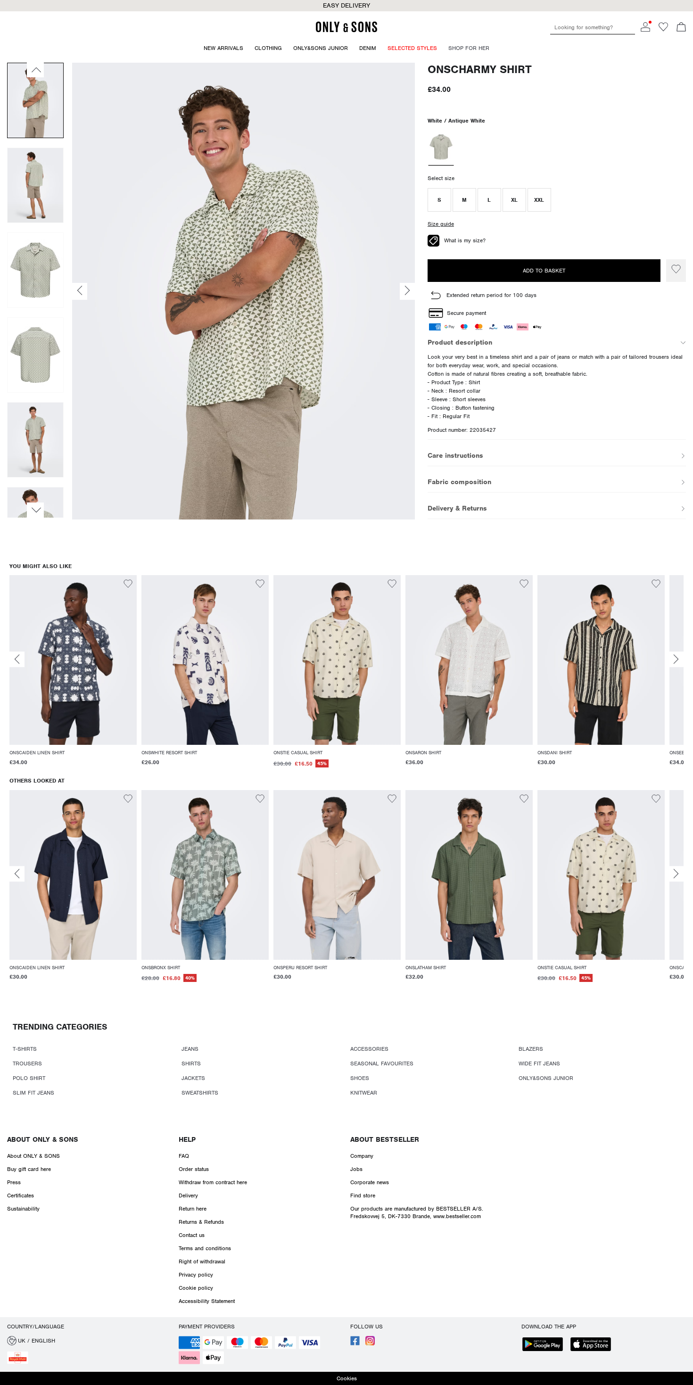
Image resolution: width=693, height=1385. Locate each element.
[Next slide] (676, 659)
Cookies (347, 1378)
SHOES (359, 1078)
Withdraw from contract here (213, 1182)
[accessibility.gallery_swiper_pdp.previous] (35, 69)
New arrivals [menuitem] (223, 48)
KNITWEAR (363, 1092)
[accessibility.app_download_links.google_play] (545, 1345)
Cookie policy (196, 1288)
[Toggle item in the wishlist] (676, 270)
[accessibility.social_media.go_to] (355, 1343)
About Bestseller (384, 1139)
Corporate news (369, 1182)
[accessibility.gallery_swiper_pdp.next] (35, 510)
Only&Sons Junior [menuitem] (320, 48)
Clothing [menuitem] (268, 48)
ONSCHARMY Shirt (480, 69)
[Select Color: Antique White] (441, 148)
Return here (192, 1208)
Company (361, 1156)
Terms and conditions (205, 1248)
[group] (73, 676)
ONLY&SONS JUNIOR (546, 1078)
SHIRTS (191, 1063)
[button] (439, 200)
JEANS (190, 1049)
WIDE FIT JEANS (539, 1063)
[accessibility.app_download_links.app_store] (593, 1345)
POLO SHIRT (29, 1078)
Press (14, 1182)
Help (187, 1139)
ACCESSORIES (369, 1049)
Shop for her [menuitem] (468, 48)
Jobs (356, 1169)
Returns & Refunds (201, 1222)
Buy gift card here (29, 1169)
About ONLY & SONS (42, 1139)
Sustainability (23, 1208)
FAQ (184, 1156)
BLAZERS (531, 1049)
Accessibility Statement (207, 1301)
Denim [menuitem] (367, 48)
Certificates (20, 1195)
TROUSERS (27, 1063)
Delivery (188, 1195)
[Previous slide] (17, 659)
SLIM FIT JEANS (33, 1092)
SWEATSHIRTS (200, 1092)
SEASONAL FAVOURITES (381, 1063)
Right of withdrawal (202, 1261)
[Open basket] (681, 27)
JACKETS (193, 1078)
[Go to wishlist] (663, 29)
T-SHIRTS (25, 1049)
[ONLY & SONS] (346, 30)
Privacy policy (196, 1274)
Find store (362, 1195)
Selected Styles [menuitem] (412, 48)
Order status (194, 1169)
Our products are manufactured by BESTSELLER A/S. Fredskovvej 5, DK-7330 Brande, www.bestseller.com (416, 1212)
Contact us (192, 1235)
